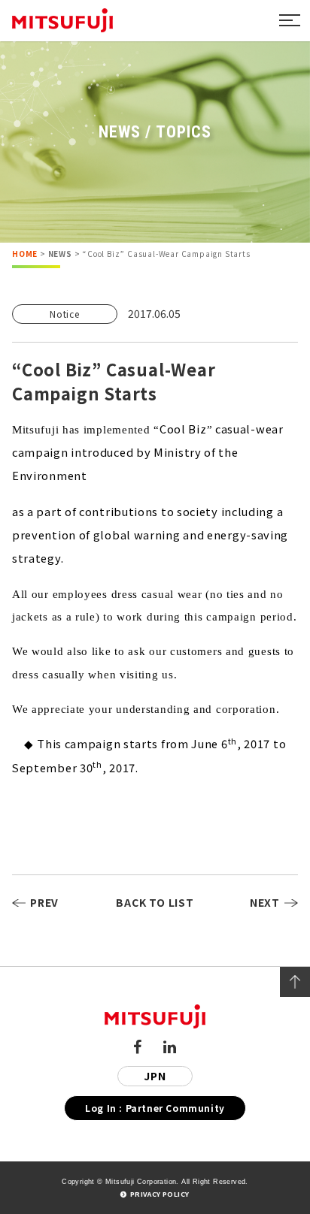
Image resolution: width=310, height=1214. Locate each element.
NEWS (60, 253)
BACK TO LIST (155, 902)
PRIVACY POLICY (159, 1194)
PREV (44, 902)
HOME (25, 253)
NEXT (265, 902)
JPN (155, 1075)
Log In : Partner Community (155, 1107)
